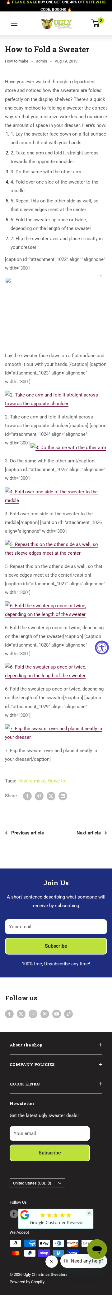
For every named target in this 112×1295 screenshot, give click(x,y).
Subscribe (56, 946)
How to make (16, 61)
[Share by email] (62, 795)
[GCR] (24, 1214)
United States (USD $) (32, 1183)
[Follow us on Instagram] (33, 1013)
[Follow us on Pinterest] (44, 1013)
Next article (89, 833)
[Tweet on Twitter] (51, 795)
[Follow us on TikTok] (68, 1013)
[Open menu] (14, 23)
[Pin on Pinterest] (39, 795)
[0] (96, 23)
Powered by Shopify (27, 1282)
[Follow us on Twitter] (21, 1013)
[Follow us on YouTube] (56, 1013)
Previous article (27, 833)
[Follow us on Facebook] (9, 1013)
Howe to (56, 781)
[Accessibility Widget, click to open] (102, 648)
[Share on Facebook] (27, 795)
